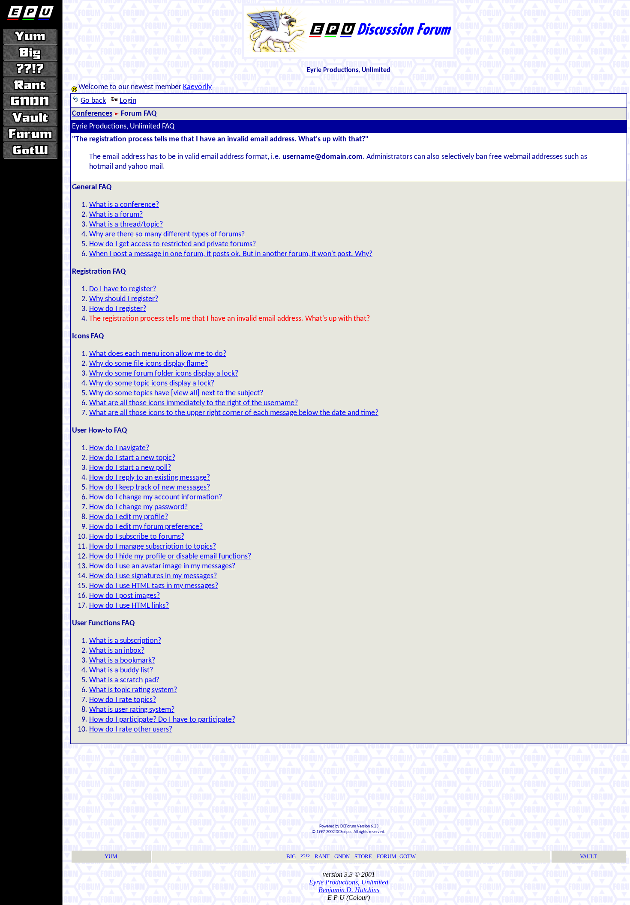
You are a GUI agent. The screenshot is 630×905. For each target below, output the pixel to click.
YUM (111, 856)
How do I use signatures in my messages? (153, 576)
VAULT (588, 856)
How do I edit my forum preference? (146, 527)
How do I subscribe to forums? (136, 537)
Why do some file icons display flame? (148, 364)
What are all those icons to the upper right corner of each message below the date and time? (233, 413)
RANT (322, 856)
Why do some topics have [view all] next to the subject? (176, 393)
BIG (291, 856)
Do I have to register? (122, 289)
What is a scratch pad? (124, 680)
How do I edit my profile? (128, 517)
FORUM (386, 856)
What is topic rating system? (133, 690)
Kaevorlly (197, 87)
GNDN (342, 856)
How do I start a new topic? (132, 458)
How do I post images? (124, 596)
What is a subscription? (125, 641)
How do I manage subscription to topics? (152, 547)
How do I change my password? (138, 507)
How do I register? (117, 309)
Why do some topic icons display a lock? (151, 383)
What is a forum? (116, 215)
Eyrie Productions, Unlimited (348, 882)
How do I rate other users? (130, 730)
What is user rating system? (131, 710)
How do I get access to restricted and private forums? (172, 244)
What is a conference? (124, 205)
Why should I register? (123, 299)
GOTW (407, 856)
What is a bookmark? (122, 661)
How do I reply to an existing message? (149, 478)
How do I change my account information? (155, 497)
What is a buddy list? (121, 670)
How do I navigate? (119, 448)
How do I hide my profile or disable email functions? (170, 557)
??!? (305, 856)
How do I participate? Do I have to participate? (162, 720)
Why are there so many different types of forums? (167, 234)
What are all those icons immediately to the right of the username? (193, 403)
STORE (363, 856)
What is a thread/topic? (126, 225)
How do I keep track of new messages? (149, 488)
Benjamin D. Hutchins (348, 889)
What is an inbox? (116, 651)
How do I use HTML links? (129, 606)
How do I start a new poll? (130, 468)
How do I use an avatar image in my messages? (162, 566)
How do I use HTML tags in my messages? (153, 586)
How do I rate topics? (122, 700)
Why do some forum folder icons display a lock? (163, 374)
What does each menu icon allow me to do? (157, 354)
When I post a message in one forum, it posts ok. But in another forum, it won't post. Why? (230, 254)
